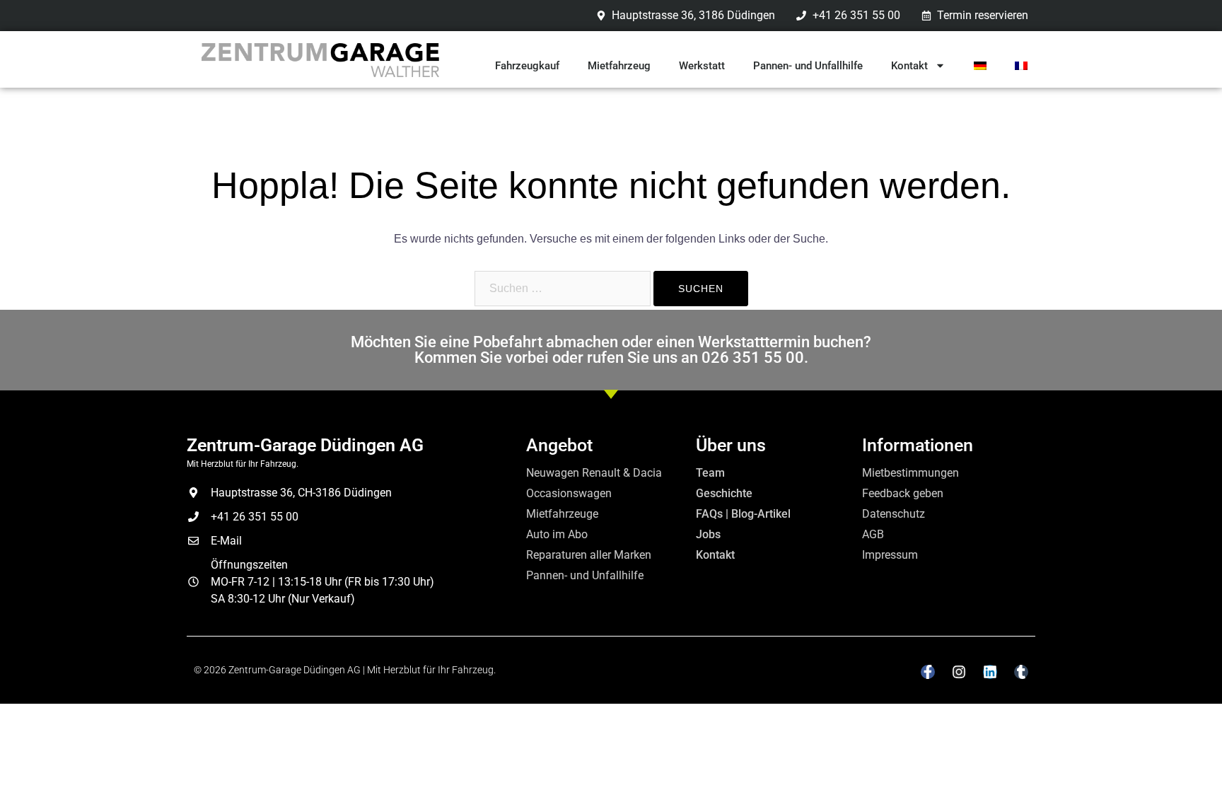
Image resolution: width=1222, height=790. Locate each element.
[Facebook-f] (928, 672)
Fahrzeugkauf (527, 65)
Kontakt (909, 65)
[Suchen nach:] (563, 288)
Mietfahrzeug (619, 65)
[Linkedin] (990, 672)
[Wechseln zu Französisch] (1021, 66)
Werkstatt (702, 65)
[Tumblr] (1021, 672)
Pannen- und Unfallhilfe (808, 65)
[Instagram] (959, 672)
